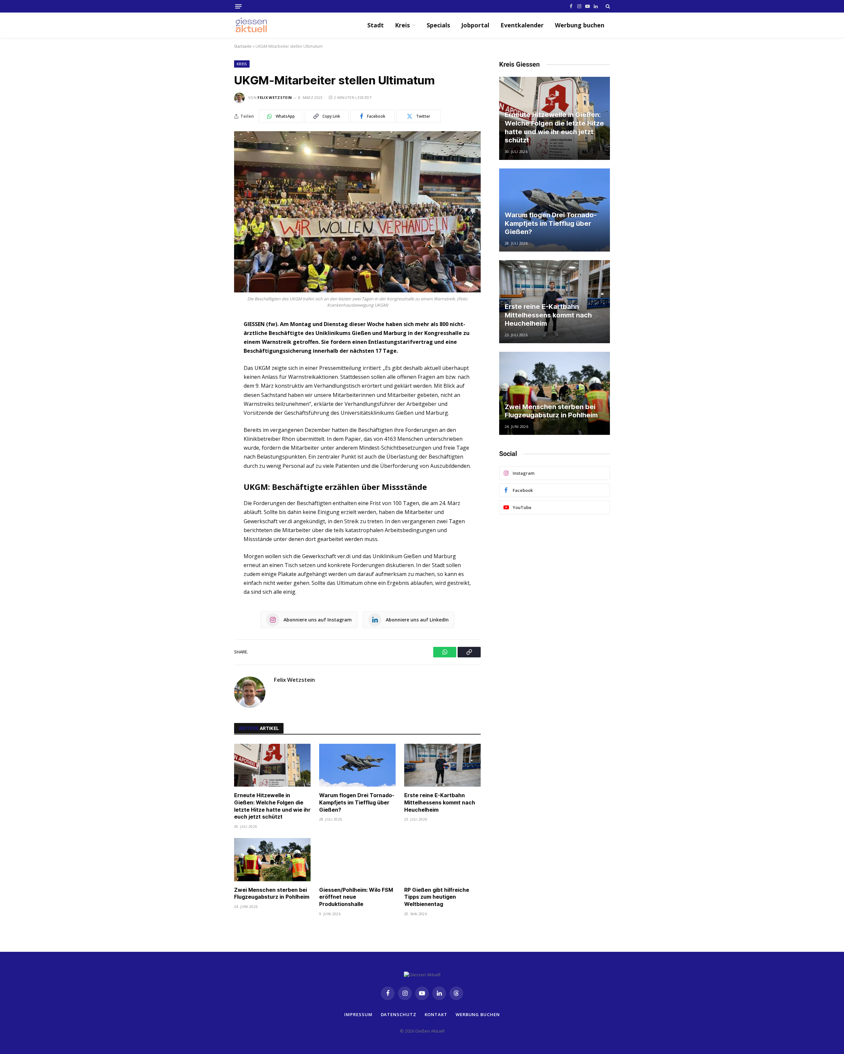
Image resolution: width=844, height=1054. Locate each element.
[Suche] (607, 6)
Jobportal (475, 25)
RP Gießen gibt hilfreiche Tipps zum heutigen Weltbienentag (436, 897)
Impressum (358, 1014)
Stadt (375, 25)
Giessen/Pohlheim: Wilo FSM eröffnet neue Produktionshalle (356, 897)
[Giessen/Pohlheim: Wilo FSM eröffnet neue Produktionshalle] (357, 859)
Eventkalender (522, 25)
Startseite (243, 46)
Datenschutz (398, 1014)
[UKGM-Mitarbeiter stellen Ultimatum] (357, 211)
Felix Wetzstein (274, 97)
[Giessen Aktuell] (254, 25)
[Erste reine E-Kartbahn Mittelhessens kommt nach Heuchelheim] (442, 765)
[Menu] (238, 6)
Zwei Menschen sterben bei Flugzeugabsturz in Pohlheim (271, 893)
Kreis (402, 25)
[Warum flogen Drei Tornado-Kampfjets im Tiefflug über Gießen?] (357, 765)
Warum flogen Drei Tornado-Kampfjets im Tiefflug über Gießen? (356, 802)
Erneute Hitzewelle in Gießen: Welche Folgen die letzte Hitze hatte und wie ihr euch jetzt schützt (272, 806)
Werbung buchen (579, 25)
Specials (438, 25)
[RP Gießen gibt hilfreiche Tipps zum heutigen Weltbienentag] (442, 859)
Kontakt (436, 1014)
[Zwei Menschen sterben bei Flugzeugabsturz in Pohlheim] (272, 859)
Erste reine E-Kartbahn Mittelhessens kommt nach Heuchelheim (439, 802)
